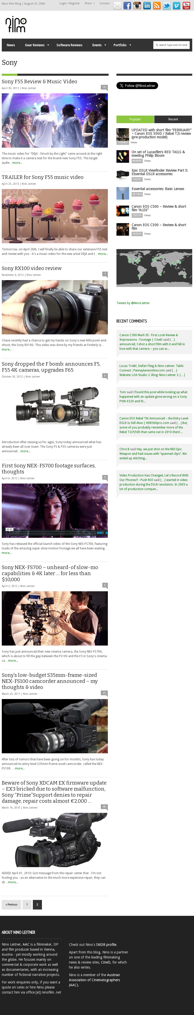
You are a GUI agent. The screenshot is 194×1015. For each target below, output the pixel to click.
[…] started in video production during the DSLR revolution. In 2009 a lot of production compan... (153, 484)
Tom (122, 392)
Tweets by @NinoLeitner (133, 303)
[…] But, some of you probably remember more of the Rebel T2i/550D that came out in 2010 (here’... (153, 427)
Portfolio (118, 46)
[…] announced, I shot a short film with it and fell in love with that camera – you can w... (152, 344)
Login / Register (70, 3)
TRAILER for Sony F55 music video (43, 177)
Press (87, 4)
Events (94, 46)
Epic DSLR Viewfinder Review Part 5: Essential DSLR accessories (160, 172)
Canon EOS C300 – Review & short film (159, 226)
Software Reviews (69, 45)
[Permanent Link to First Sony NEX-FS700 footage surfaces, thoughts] (55, 511)
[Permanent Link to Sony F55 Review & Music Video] (55, 120)
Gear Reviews (32, 46)
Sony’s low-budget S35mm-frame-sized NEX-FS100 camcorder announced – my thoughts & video (50, 681)
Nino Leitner (29, 88)
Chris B (124, 449)
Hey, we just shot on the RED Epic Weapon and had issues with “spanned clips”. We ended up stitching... (153, 453)
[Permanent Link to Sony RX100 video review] (55, 307)
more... (17, 163)
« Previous (11, 904)
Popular (135, 119)
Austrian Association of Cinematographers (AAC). (94, 980)
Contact (105, 3)
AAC (26, 944)
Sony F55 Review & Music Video (39, 81)
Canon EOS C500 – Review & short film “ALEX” (159, 208)
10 (104, 87)
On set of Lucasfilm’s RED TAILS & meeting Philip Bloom (158, 153)
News (11, 45)
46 (104, 806)
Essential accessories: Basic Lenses (158, 189)
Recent (173, 119)
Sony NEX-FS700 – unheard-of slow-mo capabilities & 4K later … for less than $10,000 (50, 573)
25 (104, 692)
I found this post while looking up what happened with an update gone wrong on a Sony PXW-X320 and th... (153, 396)
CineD (105, 962)
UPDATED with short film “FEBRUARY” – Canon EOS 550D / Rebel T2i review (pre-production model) (161, 133)
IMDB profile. (106, 945)
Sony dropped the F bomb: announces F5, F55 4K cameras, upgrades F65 (51, 367)
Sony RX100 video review (32, 268)
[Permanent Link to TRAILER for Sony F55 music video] (55, 216)
